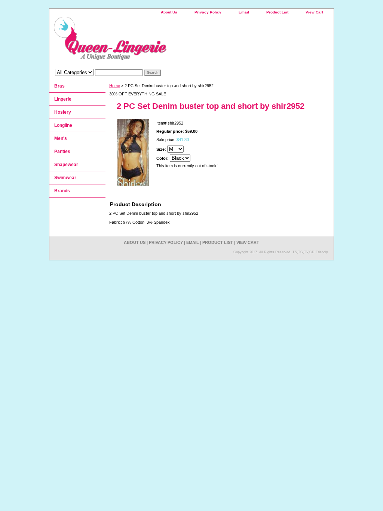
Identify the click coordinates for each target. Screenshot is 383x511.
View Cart (314, 12)
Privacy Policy (207, 12)
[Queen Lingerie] (142, 41)
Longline (63, 125)
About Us (169, 12)
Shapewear (66, 164)
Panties (62, 151)
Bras (59, 86)
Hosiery (62, 112)
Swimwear (65, 177)
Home (114, 85)
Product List (277, 12)
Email (244, 12)
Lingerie (62, 99)
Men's (60, 138)
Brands (62, 190)
